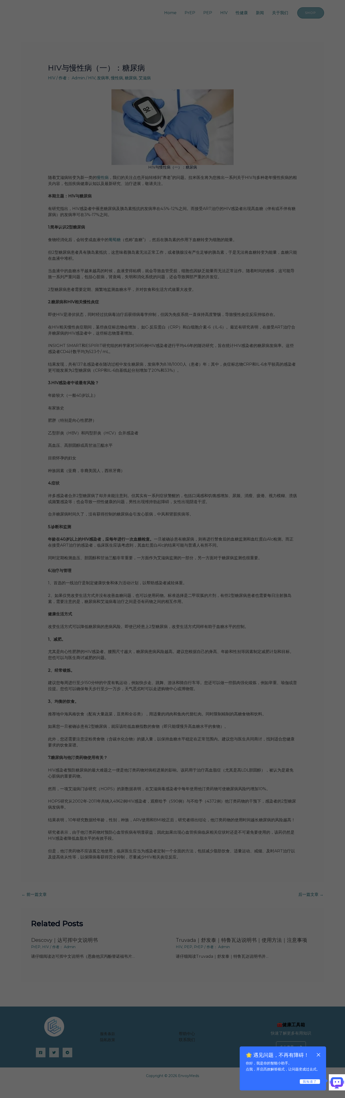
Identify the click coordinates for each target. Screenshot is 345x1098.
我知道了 (310, 1081)
